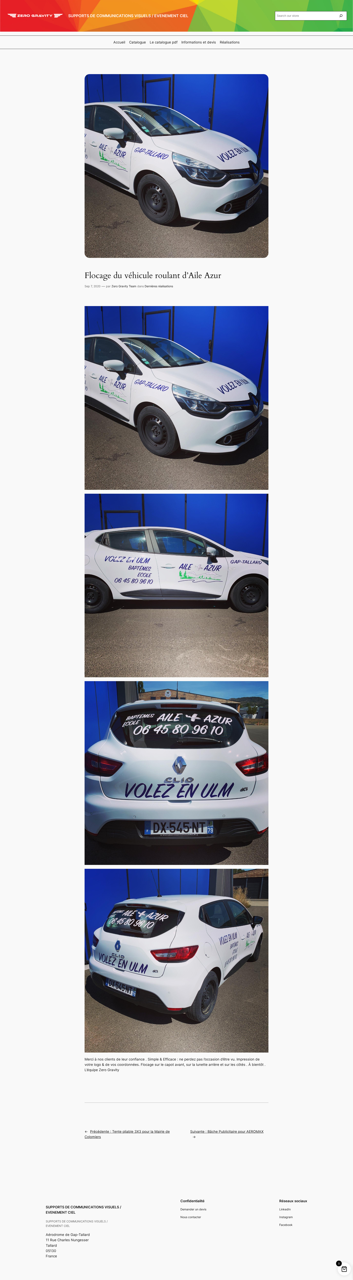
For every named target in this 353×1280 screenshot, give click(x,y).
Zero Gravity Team (124, 286)
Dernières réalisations (159, 286)
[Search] (341, 15)
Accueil (119, 42)
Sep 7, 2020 (93, 286)
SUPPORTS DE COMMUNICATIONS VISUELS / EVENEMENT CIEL (128, 15)
